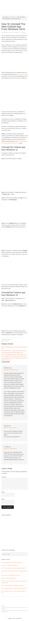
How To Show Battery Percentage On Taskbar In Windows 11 (13, 568)
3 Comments (23, 32)
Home (9, 17)
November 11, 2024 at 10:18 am (11, 369)
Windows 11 (14, 17)
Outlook (6, 340)
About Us (3, 606)
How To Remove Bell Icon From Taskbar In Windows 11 (12, 585)
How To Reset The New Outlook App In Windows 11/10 (14, 356)
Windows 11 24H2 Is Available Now (8, 578)
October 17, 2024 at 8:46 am (10, 448)
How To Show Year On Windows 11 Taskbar (10, 575)
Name (3, 492)
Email (3, 499)
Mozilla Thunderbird (22, 74)
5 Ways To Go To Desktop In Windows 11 (9, 565)
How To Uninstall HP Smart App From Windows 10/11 (13, 354)
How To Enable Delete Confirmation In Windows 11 (11, 562)
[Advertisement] (14, 95)
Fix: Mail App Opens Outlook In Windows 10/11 (12, 352)
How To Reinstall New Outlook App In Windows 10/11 (13, 350)
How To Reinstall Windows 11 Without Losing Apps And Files (13, 588)
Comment (4, 477)
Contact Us (3, 608)
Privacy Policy (4, 611)
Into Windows (14, 2)
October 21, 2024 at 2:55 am (10, 427)
